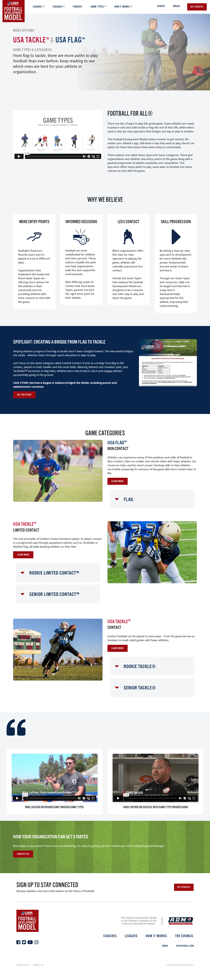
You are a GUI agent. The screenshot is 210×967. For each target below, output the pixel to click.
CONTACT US (23, 854)
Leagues (37, 7)
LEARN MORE (117, 481)
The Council (184, 936)
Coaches (57, 7)
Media (176, 6)
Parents (77, 7)
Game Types (97, 7)
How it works (122, 7)
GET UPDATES (183, 887)
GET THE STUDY (24, 394)
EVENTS (161, 6)
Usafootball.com (185, 945)
